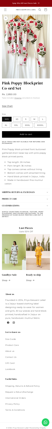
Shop (4, 280)
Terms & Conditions (15, 410)
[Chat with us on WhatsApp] (45, 422)
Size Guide (10, 339)
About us (9, 351)
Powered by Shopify (37, 428)
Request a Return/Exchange (19, 392)
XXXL (27, 125)
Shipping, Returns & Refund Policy (22, 386)
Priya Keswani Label (21, 428)
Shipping (17, 98)
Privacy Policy (12, 404)
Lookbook (10, 369)
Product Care (12, 345)
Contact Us (11, 357)
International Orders (15, 398)
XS (17, 119)
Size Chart (7, 106)
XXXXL (40, 125)
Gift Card (9, 363)
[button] (5, 10)
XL (6, 125)
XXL (16, 125)
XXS (7, 119)
